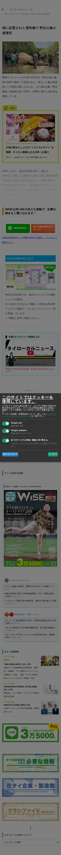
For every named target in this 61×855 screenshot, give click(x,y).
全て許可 (53, 454)
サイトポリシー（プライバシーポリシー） (29, 415)
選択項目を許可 (10, 454)
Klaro (56, 459)
